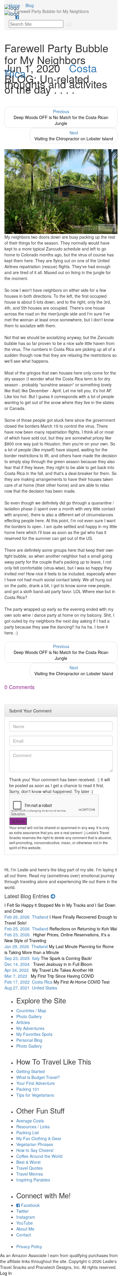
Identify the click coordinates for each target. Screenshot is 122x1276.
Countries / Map (31, 1010)
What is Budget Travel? (38, 1077)
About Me (25, 1229)
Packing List (27, 1132)
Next (73, 135)
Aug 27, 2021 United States (57, 985)
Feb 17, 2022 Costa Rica (49, 979)
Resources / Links (33, 1126)
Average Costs (30, 1121)
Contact (23, 1235)
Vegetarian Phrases (34, 1144)
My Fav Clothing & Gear (38, 1138)
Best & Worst (28, 1162)
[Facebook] (17, 17)
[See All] (53, 896)
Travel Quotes (29, 1168)
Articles (23, 1022)
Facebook (30, 1205)
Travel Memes (29, 1174)
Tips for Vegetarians (35, 1095)
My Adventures (30, 1028)
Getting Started (30, 1071)
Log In (6, 1273)
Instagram (25, 1217)
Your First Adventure (35, 1083)
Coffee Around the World (39, 1156)
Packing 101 (27, 1089)
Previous (61, 117)
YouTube (24, 1223)
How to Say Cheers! (35, 1150)
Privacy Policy (29, 1246)
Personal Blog (29, 1040)
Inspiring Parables (33, 1180)
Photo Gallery (29, 1016)
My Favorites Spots (34, 1034)
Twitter (22, 1211)
